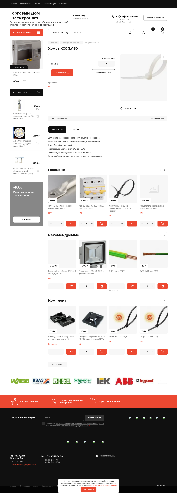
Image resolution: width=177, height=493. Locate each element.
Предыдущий (61, 118)
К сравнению (164, 57)
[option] (143, 77)
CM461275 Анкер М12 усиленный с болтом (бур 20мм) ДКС (23, 116)
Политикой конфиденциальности (103, 485)
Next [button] (164, 170)
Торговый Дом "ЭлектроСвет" (25, 15)
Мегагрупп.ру (162, 485)
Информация (50, 4)
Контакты (63, 4)
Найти (130, 32)
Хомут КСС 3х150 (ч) (118, 336)
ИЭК (80, 213)
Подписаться (94, 418)
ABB (50, 278)
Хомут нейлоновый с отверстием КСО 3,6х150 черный (120, 208)
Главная (13, 4)
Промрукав (52, 344)
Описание (57, 130)
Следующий (155, 118)
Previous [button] (160, 170)
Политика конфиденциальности (23, 464)
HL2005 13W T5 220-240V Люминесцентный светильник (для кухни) (23, 171)
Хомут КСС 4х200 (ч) (149, 336)
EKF (80, 344)
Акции (37, 4)
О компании (25, 4)
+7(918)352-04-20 (127, 16)
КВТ (50, 86)
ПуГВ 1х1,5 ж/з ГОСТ (149, 271)
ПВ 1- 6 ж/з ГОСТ (117, 271)
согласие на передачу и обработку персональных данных (80, 424)
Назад (59, 364)
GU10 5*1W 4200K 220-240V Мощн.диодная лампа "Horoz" (22, 143)
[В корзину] (38, 116)
